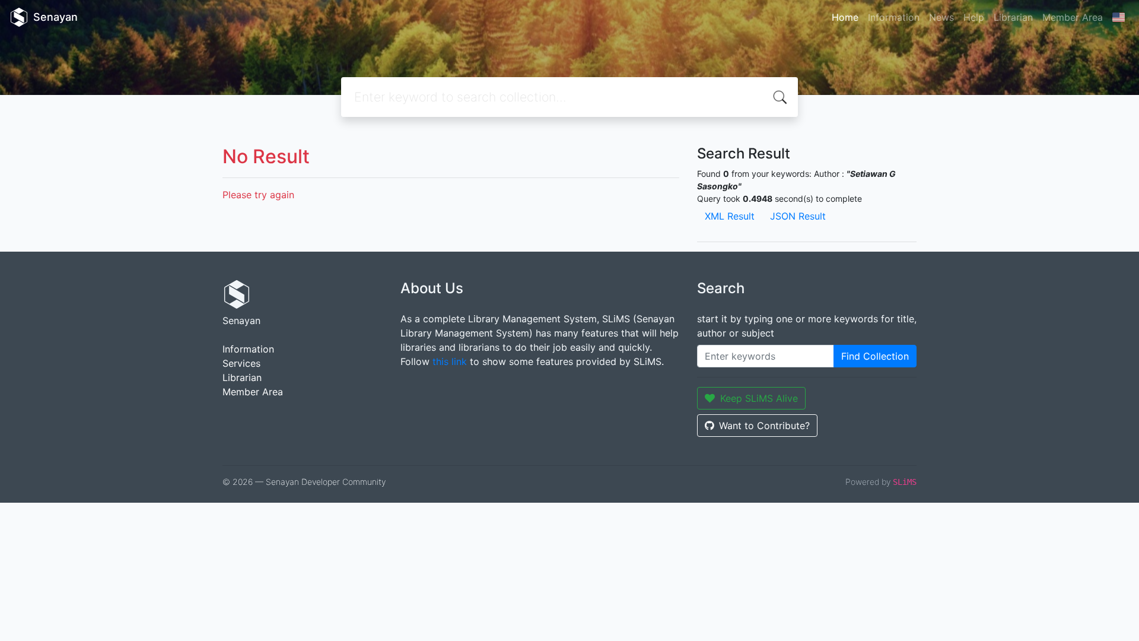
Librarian (1013, 17)
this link (449, 361)
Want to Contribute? (764, 425)
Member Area (1072, 17)
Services (241, 363)
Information (894, 17)
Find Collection (875, 356)
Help (973, 17)
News (941, 17)
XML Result (730, 216)
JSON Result (798, 216)
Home (845, 17)
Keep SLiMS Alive (759, 398)
